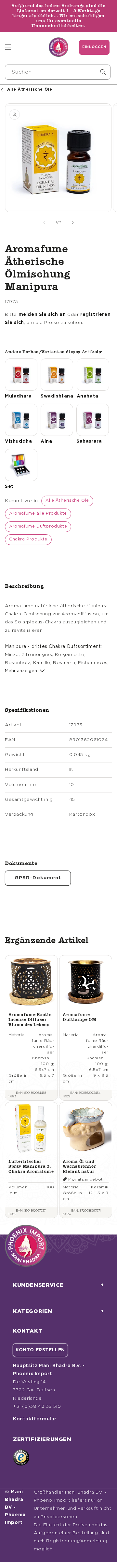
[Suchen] (103, 72)
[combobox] (57, 72)
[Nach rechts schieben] (73, 223)
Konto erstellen (40, 1350)
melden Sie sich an (42, 314)
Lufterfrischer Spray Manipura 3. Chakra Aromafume (31, 1166)
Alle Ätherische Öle (67, 501)
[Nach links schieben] (44, 223)
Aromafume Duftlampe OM (79, 1017)
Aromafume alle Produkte (38, 513)
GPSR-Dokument (38, 877)
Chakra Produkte (28, 539)
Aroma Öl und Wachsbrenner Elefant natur (79, 1166)
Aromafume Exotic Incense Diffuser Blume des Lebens (30, 1019)
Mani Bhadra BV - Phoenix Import (15, 1507)
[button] (8, 47)
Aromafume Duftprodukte (38, 526)
